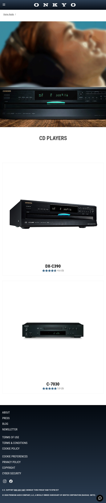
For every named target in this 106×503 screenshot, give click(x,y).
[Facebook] (11, 481)
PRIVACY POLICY (11, 462)
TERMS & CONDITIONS (14, 443)
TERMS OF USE (10, 437)
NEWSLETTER (9, 429)
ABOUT (6, 412)
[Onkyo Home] (55, 5)
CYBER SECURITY (11, 473)
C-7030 (53, 384)
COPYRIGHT (8, 467)
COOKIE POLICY (10, 448)
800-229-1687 (19, 490)
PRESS (6, 418)
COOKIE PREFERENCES (15, 456)
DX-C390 (53, 266)
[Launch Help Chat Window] (99, 498)
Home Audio (8, 14)
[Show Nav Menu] (4, 5)
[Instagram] (5, 481)
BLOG (5, 423)
